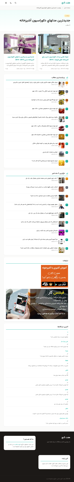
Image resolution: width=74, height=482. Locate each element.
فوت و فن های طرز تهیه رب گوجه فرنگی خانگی (45, 143)
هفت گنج (66, 437)
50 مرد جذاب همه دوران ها (61, 375)
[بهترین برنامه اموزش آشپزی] (37, 276)
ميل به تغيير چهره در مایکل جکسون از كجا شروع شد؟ (54, 356)
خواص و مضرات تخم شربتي (50, 152)
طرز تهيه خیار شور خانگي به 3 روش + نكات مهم (45, 91)
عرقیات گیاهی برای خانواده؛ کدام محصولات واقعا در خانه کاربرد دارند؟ (39, 248)
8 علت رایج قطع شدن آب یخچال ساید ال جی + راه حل (43, 213)
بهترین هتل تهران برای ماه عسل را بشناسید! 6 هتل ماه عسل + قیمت (50, 414)
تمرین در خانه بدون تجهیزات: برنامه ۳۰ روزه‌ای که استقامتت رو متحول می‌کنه (48, 366)
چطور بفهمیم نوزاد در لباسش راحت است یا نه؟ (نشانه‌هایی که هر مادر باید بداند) (36, 205)
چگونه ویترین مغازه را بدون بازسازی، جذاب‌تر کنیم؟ (44, 196)
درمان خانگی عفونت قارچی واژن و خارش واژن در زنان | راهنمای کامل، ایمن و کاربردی (35, 82)
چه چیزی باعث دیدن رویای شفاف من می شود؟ (55, 347)
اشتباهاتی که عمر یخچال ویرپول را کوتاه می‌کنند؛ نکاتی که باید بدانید (39, 222)
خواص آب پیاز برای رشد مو (61, 404)
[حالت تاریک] (10, 3)
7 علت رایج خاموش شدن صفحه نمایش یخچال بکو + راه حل (42, 178)
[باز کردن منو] (6, 3)
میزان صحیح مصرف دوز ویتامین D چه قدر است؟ (45, 161)
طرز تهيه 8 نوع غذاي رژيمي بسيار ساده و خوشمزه (44, 100)
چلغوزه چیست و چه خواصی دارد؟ (59, 337)
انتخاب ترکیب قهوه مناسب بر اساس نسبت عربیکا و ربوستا (42, 187)
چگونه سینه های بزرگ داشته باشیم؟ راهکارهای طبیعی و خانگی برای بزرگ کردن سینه (35, 117)
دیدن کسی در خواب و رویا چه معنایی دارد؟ (57, 423)
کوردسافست (17, 445)
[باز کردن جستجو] (15, 3)
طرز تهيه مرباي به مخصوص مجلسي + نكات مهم (45, 109)
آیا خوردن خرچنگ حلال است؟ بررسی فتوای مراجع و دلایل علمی (51, 385)
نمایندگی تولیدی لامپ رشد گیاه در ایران (47, 231)
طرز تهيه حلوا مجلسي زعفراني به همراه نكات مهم (44, 135)
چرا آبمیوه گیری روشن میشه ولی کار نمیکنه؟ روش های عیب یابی (40, 239)
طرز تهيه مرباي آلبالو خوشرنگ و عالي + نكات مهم (44, 126)
